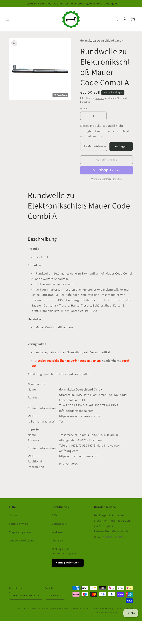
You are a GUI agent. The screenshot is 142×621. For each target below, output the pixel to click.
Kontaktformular (114, 536)
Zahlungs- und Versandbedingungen (64, 551)
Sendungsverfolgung (21, 540)
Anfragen (121, 146)
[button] (8, 19)
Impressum (58, 540)
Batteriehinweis (18, 523)
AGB (54, 515)
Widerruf (57, 532)
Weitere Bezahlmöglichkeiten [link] (106, 179)
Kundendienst (111, 360)
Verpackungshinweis (21, 532)
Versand (100, 98)
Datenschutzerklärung (103, 608)
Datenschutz (59, 523)
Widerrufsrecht (80, 608)
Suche (13, 515)
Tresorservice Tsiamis (37, 608)
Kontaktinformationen (107, 612)
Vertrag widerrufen (67, 562)
